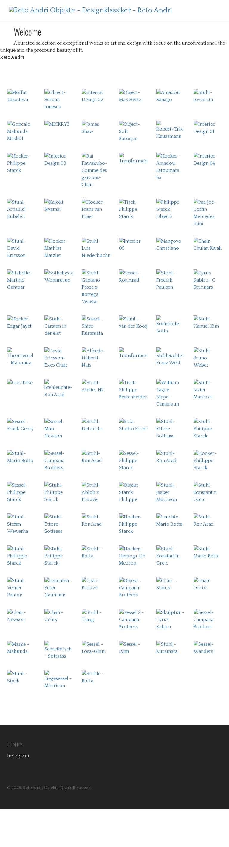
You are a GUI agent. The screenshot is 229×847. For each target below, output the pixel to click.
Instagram (18, 755)
